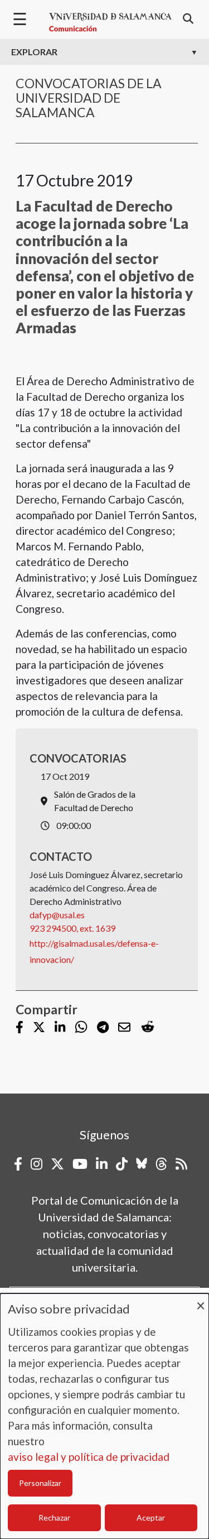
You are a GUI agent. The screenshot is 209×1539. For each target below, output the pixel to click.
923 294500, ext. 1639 (72, 928)
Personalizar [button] (40, 1483)
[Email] (124, 1028)
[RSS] (181, 1164)
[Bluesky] (141, 1164)
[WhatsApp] (81, 1027)
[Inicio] (110, 22)
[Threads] (161, 1164)
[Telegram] (103, 1028)
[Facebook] (19, 1028)
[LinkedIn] (60, 1028)
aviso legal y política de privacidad (88, 1456)
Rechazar (54, 1517)
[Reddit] (147, 1027)
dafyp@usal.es (57, 914)
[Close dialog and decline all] (200, 1300)
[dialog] (104, 1416)
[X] (39, 1028)
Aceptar (151, 1517)
